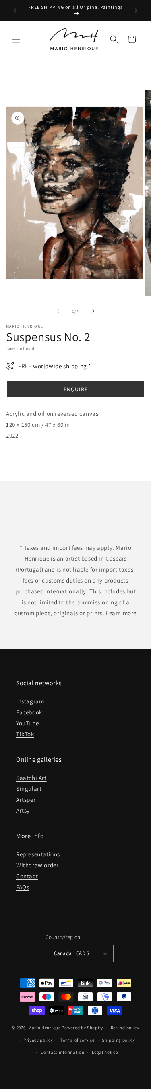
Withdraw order (37, 865)
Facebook (29, 712)
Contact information (62, 1052)
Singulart (28, 788)
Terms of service (77, 1040)
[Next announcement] (136, 10)
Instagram (30, 701)
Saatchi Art (31, 778)
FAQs (22, 887)
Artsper (25, 799)
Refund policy (125, 1027)
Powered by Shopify (82, 1027)
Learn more (121, 613)
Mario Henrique (44, 1027)
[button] (16, 39)
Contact (27, 876)
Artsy (23, 810)
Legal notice (105, 1052)
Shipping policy (118, 1040)
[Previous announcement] (15, 10)
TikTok (25, 734)
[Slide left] (58, 311)
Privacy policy (38, 1040)
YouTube (27, 723)
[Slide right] (93, 311)
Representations (38, 854)
